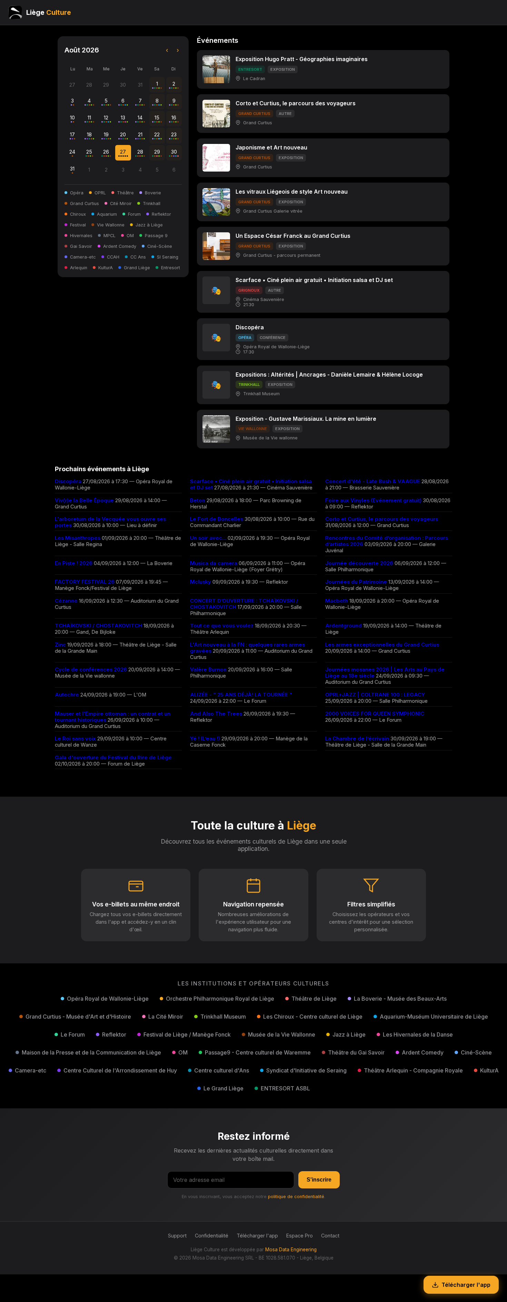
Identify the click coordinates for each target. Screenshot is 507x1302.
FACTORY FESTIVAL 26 (85, 582)
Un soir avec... (208, 538)
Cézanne (66, 601)
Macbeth (336, 601)
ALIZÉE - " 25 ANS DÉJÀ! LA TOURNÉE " (241, 695)
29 (157, 152)
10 (72, 117)
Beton (197, 500)
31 (72, 169)
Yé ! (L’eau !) (205, 739)
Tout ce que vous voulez (222, 626)
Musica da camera (213, 563)
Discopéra (68, 481)
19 (106, 134)
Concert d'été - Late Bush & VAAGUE (372, 481)
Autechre (67, 695)
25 (89, 152)
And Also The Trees (216, 714)
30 (174, 152)
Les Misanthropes (77, 538)
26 (106, 152)
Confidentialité (211, 1235)
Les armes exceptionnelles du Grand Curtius (382, 645)
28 (140, 152)
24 (72, 152)
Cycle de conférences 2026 (91, 670)
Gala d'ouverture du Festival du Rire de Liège (113, 758)
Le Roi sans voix (75, 739)
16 (173, 117)
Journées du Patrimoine (356, 582)
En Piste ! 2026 (73, 563)
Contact (330, 1235)
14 (140, 117)
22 (157, 134)
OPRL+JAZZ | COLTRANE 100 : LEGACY (375, 695)
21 (140, 134)
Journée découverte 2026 (359, 563)
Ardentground (343, 626)
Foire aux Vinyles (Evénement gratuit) (373, 500)
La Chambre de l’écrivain (357, 739)
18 (89, 134)
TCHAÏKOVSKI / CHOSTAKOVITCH (98, 626)
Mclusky (200, 582)
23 (174, 134)
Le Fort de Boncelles (216, 519)
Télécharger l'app (257, 1235)
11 (89, 117)
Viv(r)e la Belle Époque (84, 500)
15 (157, 117)
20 (123, 134)
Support (177, 1235)
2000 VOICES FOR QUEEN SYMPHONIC (374, 714)
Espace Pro (299, 1235)
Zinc (60, 645)
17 (72, 134)
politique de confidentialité (296, 1196)
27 (123, 152)
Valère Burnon (208, 670)
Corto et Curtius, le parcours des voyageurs (381, 519)
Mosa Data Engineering (291, 1249)
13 (123, 117)
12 (106, 117)
